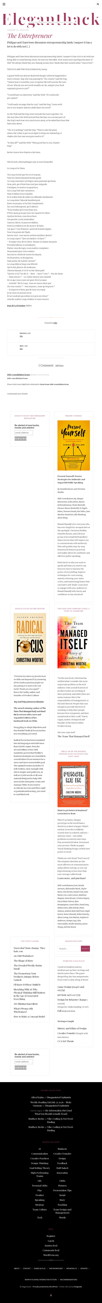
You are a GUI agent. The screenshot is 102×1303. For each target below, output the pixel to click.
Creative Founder (67, 1033)
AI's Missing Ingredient (26, 1003)
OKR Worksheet (56, 1268)
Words (62, 1217)
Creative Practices (39, 1158)
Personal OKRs (39, 1185)
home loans (45, 384)
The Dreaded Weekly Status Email (28, 967)
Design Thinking (39, 1163)
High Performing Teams (39, 1174)
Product (40, 1195)
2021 (73, 1010)
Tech (39, 1217)
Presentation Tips (62, 1190)
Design (62, 1158)
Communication (39, 1153)
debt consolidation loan (59, 384)
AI (40, 1148)
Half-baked (62, 1167)
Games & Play (40, 1268)
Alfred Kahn (37, 1097)
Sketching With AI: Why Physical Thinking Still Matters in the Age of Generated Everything (29, 994)
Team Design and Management (62, 1211)
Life (26, 30)
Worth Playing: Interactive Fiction (41, 1279)
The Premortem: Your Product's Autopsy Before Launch (26, 976)
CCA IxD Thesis (66, 1041)
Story (62, 1199)
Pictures (62, 1185)
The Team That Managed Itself (74, 736)
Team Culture (40, 1209)
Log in (51, 1240)
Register (51, 1235)
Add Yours (59, 365)
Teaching (62, 1204)
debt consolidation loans (18, 375)
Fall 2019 (62, 1010)
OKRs (62, 1180)
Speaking (39, 1199)
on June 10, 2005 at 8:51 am (39, 375)
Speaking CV (71, 1268)
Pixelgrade (78, 1286)
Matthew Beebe (36, 1118)
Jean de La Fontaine (16, 305)
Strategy (39, 1204)
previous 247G (65, 994)
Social (62, 1195)
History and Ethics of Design (72, 1028)
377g (78, 994)
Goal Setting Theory (39, 1167)
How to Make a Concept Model (29, 1016)
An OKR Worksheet (23, 955)
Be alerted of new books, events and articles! (27, 426)
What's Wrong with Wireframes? (23, 1010)
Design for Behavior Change (72, 999)
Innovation (62, 1172)
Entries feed (51, 1245)
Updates (84, 1268)
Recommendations (68, 1279)
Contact (27, 1268)
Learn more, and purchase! (72, 878)
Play (39, 1190)
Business (62, 1148)
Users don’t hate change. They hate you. (29, 950)
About (17, 1268)
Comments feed (51, 1250)
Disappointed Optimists (59, 1097)
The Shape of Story (23, 960)
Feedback (62, 1163)
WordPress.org (51, 1254)
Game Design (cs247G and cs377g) (71, 988)
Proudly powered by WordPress (45, 1286)
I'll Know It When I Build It (27, 984)
